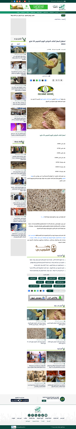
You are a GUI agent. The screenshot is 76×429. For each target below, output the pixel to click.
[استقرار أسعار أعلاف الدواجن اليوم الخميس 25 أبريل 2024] (56, 314)
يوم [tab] (25, 44)
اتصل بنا (43, 421)
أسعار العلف (32, 278)
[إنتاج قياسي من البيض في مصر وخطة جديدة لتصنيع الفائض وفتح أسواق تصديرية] (36, 357)
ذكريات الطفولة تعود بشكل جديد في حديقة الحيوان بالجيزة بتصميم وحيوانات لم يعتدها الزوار (19, 89)
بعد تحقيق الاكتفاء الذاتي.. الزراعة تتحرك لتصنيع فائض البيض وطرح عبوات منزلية (47, 259)
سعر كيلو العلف (60, 282)
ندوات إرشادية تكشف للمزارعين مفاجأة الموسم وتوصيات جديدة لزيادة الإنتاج (19, 158)
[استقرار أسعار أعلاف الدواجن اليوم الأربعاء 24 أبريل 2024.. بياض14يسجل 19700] (36, 314)
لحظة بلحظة (18, 142)
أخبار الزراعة (52, 12)
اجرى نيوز (58, 99)
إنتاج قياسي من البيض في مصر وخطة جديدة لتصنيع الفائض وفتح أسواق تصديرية (36, 366)
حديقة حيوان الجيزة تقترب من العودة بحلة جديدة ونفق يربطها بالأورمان (19, 58)
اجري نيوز (62, 278)
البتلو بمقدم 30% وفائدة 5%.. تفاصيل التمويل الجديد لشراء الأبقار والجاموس (18, 173)
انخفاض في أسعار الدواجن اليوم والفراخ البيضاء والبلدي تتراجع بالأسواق (56, 386)
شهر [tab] (12, 44)
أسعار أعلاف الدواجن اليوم (46, 99)
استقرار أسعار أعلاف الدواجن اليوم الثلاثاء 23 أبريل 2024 (56, 342)
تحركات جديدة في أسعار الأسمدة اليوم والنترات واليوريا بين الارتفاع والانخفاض (18, 73)
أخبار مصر (56, 12)
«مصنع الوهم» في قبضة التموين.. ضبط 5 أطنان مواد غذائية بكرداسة (49, 265)
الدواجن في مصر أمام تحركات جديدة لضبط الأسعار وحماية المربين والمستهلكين (47, 262)
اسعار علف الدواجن (46, 285)
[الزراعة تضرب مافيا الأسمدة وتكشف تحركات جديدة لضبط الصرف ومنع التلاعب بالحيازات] (18, 211)
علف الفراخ (40, 282)
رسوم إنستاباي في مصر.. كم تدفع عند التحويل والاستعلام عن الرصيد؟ (18, 134)
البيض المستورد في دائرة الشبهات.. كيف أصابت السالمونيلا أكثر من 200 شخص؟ (47, 268)
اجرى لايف (23, 12)
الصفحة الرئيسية (62, 12)
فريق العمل (28, 421)
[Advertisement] (46, 31)
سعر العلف (42, 278)
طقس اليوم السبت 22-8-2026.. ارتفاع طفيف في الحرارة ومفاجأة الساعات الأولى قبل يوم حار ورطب (18, 235)
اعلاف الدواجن (52, 278)
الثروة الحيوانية (39, 12)
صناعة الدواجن (45, 12)
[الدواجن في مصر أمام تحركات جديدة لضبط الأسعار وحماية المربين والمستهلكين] (18, 196)
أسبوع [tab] (18, 44)
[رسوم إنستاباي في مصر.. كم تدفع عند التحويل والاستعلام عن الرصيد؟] (18, 127)
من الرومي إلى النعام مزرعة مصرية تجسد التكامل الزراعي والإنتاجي (36, 386)
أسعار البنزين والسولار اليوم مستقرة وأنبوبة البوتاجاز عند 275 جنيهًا (19, 120)
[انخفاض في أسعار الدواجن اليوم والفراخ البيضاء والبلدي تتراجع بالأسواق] (56, 376)
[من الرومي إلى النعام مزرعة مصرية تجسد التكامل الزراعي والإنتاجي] (36, 376)
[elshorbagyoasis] (46, 248)
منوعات (18, 12)
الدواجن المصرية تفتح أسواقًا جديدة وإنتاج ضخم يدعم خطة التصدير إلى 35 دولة (56, 366)
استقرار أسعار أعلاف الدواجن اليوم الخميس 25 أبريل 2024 (56, 324)
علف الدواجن (49, 282)
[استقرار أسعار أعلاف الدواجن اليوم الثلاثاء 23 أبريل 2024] (56, 333)
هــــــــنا (42, 216)
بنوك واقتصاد (33, 12)
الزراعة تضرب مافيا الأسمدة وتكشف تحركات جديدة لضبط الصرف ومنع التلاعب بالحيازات (19, 220)
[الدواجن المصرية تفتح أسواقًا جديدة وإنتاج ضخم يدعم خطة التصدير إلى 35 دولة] (56, 357)
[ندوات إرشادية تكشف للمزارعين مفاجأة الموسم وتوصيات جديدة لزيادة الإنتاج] (18, 149)
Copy (50, 290)
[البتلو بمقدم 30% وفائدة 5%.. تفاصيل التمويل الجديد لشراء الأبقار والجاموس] (18, 165)
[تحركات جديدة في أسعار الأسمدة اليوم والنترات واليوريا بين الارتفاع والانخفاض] (18, 65)
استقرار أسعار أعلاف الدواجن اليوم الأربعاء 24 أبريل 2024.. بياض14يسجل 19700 (37, 324)
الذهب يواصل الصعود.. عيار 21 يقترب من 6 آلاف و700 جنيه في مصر (27, 15)
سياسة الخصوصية (36, 421)
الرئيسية (63, 19)
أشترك (44, 400)
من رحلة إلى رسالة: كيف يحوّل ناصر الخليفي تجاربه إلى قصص (19, 103)
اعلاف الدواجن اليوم (59, 285)
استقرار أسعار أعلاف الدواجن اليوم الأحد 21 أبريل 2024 (36, 342)
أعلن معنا (48, 421)
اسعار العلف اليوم (34, 285)
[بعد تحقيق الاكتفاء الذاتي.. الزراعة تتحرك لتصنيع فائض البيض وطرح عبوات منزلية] (18, 180)
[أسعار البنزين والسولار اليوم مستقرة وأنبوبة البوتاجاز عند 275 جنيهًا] (18, 111)
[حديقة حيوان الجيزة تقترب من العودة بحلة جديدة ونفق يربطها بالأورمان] (18, 49)
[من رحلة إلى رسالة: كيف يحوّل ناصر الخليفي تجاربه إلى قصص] (18, 96)
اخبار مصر (33, 235)
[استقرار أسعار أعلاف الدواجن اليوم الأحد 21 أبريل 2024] (36, 333)
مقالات (27, 12)
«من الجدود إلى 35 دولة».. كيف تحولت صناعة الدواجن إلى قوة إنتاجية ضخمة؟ (47, 270)
